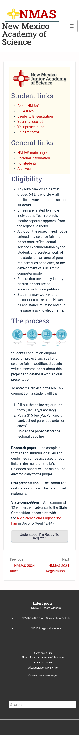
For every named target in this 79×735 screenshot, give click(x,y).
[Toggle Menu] (71, 26)
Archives (24, 169)
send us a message (44, 675)
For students (27, 163)
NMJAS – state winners (46, 608)
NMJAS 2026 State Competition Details (46, 618)
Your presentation (31, 127)
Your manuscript (30, 122)
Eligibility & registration (35, 116)
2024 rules (25, 111)
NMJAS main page (32, 153)
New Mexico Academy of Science (25, 34)
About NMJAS (28, 106)
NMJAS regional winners (46, 628)
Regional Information (33, 158)
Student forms (28, 132)
